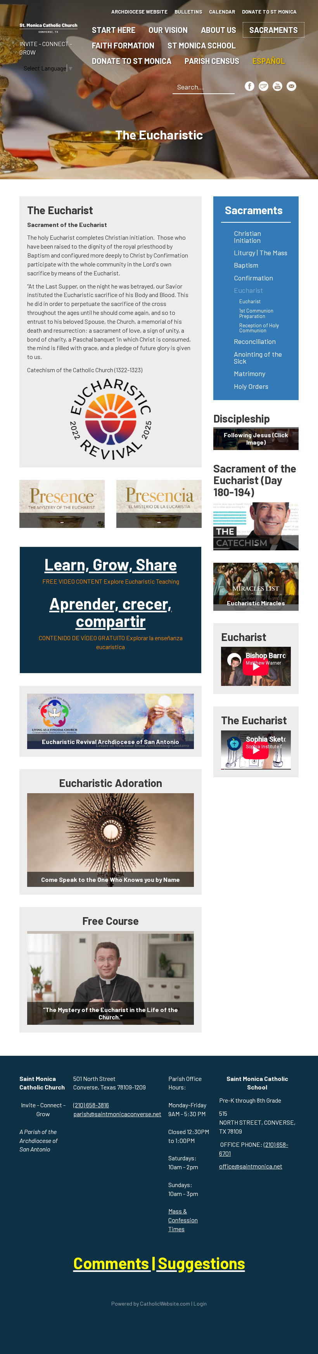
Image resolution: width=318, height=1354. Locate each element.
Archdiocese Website (139, 12)
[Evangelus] (263, 86)
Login (200, 1303)
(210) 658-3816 (91, 1104)
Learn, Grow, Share (111, 564)
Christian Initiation (247, 236)
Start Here (113, 29)
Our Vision (168, 29)
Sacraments (273, 29)
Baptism (246, 265)
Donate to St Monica (131, 60)
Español (268, 60)
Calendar (222, 12)
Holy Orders (251, 386)
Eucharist (248, 290)
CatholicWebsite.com (165, 1303)
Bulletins (188, 12)
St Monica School (202, 45)
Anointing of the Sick (258, 357)
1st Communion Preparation (256, 313)
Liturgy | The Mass (260, 252)
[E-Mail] (291, 86)
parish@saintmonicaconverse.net (117, 1113)
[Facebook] (249, 86)
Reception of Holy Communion (259, 328)
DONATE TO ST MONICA (269, 12)
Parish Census (212, 60)
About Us (218, 29)
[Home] (48, 26)
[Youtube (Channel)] (277, 86)
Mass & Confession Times (183, 1219)
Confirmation (253, 277)
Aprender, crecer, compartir (110, 612)
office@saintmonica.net (250, 1166)
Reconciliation (255, 341)
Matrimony (249, 373)
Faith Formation (123, 45)
